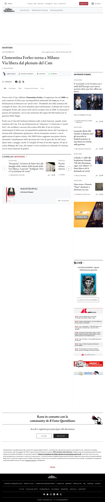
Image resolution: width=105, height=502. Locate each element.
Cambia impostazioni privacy (45, 483)
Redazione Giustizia (17, 175)
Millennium (41, 3)
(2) (54, 175)
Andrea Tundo (64, 175)
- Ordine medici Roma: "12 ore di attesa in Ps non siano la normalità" (88, 322)
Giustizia (7, 47)
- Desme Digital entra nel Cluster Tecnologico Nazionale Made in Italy (86, 317)
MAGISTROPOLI (28, 188)
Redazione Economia (82, 149)
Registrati (61, 436)
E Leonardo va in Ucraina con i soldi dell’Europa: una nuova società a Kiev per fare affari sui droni (88, 87)
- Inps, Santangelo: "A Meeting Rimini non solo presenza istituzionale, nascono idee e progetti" (88, 328)
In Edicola (30, 3)
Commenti (8, 82)
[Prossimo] (68, 168)
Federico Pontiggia (82, 194)
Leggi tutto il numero (88, 300)
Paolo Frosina (80, 175)
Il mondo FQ (61, 3)
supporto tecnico (30, 460)
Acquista (63, 201)
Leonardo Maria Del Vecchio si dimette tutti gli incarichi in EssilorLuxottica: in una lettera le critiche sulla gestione (84, 138)
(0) (102, 121)
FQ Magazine (49, 3)
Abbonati (83, 4)
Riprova (52, 467)
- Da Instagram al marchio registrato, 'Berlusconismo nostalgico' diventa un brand (87, 349)
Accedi (44, 436)
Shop (55, 3)
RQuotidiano (7, 68)
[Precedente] (4, 168)
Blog (35, 3)
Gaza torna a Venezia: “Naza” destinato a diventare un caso (83, 187)
